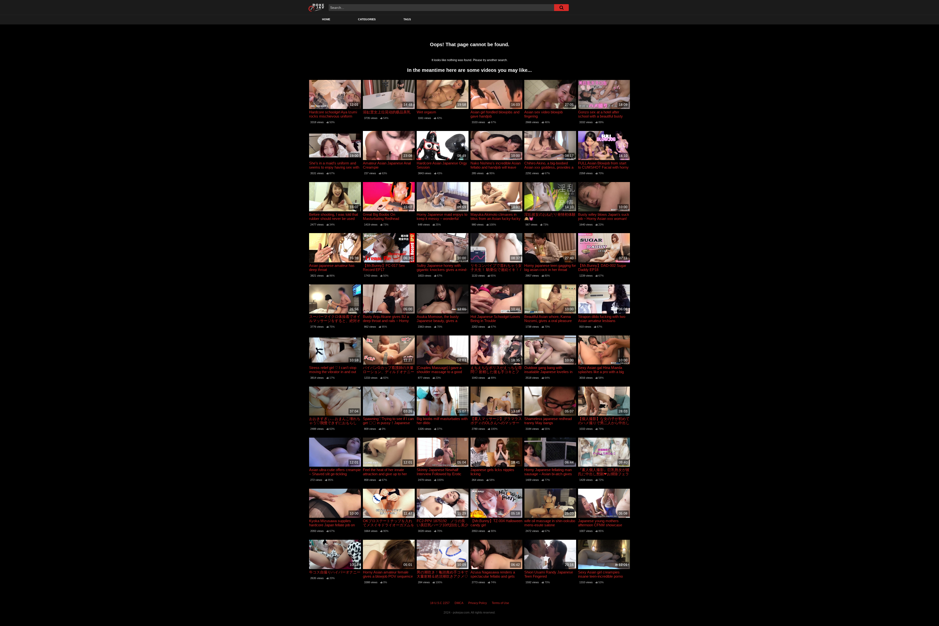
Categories (367, 19)
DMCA (459, 603)
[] (561, 7)
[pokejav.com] (316, 7)
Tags (407, 19)
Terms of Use (500, 603)
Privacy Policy (477, 603)
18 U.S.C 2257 (440, 603)
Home (326, 19)
